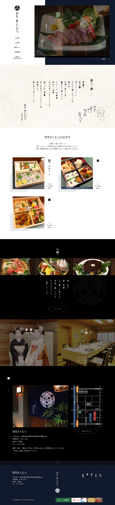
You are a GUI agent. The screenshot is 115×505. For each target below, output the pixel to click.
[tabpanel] (72, 30)
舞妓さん (17, 47)
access (44, 436)
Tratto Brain (31, 499)
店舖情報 (17, 52)
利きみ (17, 57)
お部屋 (17, 43)
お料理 (17, 38)
